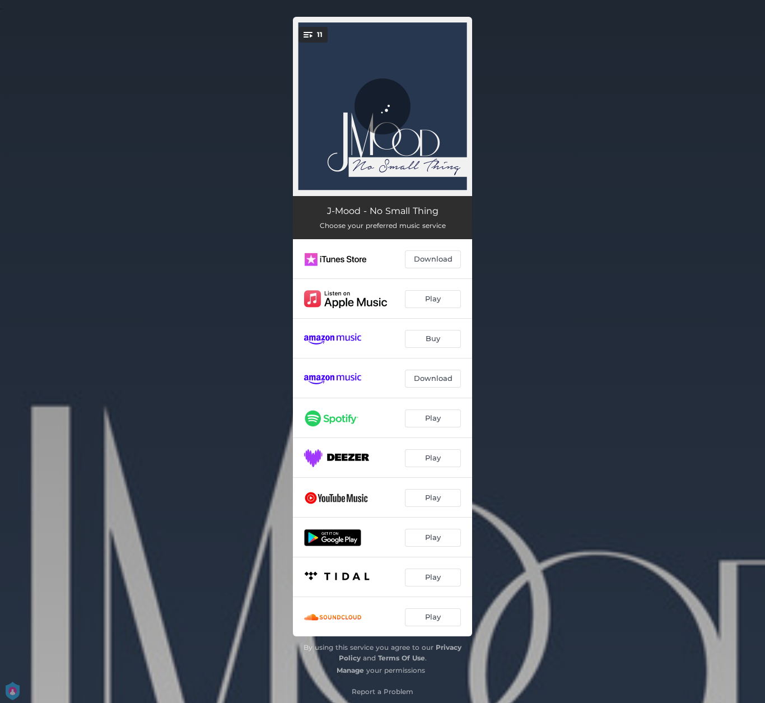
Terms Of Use (401, 658)
